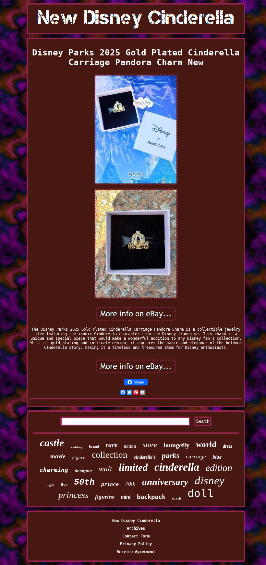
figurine (105, 496)
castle (52, 443)
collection (109, 455)
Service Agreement (136, 551)
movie (57, 456)
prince (110, 484)
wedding (76, 447)
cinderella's (144, 457)
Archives (136, 528)
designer (83, 470)
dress (227, 446)
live (64, 484)
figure (78, 458)
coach (176, 498)
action (130, 446)
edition (219, 467)
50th (84, 482)
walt (105, 469)
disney (209, 480)
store (150, 445)
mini (125, 497)
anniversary (165, 482)
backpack (151, 496)
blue (217, 457)
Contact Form (136, 536)
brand (94, 446)
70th (130, 484)
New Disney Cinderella (136, 520)
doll (200, 494)
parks (170, 456)
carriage (196, 456)
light (50, 484)
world (206, 444)
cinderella (176, 467)
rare (111, 445)
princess (73, 495)
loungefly (176, 445)
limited (133, 467)
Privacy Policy (136, 544)
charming (54, 469)
